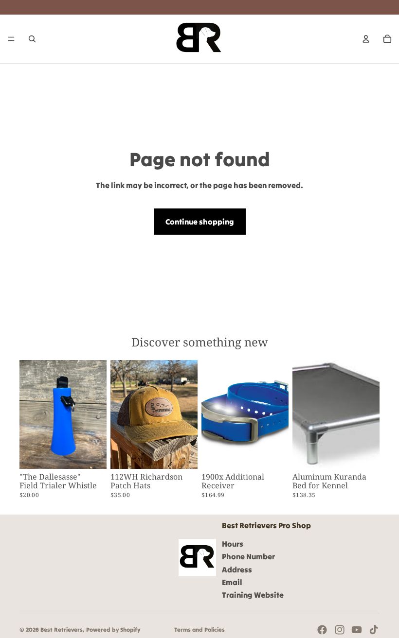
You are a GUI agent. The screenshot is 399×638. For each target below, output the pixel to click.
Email (232, 582)
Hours (232, 544)
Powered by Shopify (113, 629)
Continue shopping (199, 221)
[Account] (366, 39)
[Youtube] (357, 630)
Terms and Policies (199, 629)
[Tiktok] (374, 630)
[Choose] (182, 454)
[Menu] (11, 39)
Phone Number (248, 556)
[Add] (91, 454)
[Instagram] (339, 630)
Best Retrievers (61, 629)
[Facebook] (322, 630)
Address (237, 569)
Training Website (253, 595)
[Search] (32, 39)
